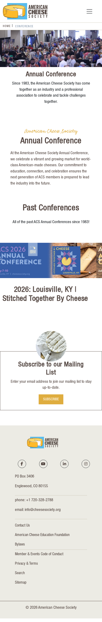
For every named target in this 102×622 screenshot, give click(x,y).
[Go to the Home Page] (25, 11)
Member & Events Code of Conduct (39, 554)
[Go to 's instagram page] (86, 464)
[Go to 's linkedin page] (64, 464)
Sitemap (20, 583)
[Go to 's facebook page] (22, 464)
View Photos (67, 312)
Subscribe (51, 399)
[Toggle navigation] (89, 11)
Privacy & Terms (26, 564)
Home (7, 26)
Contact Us (22, 526)
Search (20, 573)
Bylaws (20, 545)
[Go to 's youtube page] (43, 464)
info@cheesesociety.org (43, 510)
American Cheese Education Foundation (42, 535)
